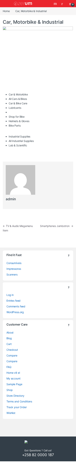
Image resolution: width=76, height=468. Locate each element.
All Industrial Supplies (21, 140)
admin (11, 199)
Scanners (12, 274)
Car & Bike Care (18, 103)
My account (13, 378)
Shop (9, 389)
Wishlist (10, 412)
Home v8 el (13, 372)
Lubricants (15, 107)
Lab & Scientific (18, 145)
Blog (9, 338)
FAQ (8, 367)
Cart (8, 344)
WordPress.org (15, 312)
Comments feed (15, 306)
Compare (11, 355)
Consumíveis (13, 263)
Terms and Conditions (19, 401)
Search (56, 3)
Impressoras (13, 268)
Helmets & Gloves (19, 121)
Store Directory (15, 395)
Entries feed (13, 300)
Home (6, 11)
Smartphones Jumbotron (56, 226)
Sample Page (14, 384)
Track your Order (16, 407)
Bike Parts (15, 125)
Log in (10, 294)
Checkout (12, 349)
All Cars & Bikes (18, 98)
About (9, 332)
